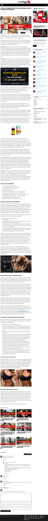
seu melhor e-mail (35, 42)
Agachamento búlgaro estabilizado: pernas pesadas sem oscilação (41, 78)
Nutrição (41, 100)
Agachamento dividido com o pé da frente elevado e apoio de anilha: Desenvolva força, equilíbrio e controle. (41, 86)
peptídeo (41, 101)
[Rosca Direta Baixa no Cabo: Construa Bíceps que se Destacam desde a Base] (8, 441)
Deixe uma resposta (28, 454)
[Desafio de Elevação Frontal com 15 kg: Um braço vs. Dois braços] (24, 427)
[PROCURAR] (47, 5)
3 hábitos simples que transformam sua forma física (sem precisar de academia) (7, 419)
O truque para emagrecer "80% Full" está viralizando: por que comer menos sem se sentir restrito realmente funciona (7, 433)
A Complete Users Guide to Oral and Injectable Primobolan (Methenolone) (40, 119)
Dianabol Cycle (36, 116)
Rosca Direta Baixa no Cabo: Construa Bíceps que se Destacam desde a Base (7, 447)
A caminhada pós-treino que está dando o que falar (23, 447)
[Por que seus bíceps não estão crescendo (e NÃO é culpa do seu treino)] (24, 413)
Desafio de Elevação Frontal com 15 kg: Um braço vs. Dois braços (23, 432)
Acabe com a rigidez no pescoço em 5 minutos (41, 82)
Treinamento (41, 104)
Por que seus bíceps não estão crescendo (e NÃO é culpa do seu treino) (22, 419)
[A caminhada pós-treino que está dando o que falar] (24, 441)
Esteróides (41, 102)
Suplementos (41, 103)
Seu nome (34, 44)
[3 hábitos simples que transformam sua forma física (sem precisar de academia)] (8, 413)
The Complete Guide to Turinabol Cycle (39, 111)
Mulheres (41, 105)
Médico (41, 99)
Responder (6, 473)
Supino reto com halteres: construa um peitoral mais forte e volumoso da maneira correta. (41, 91)
